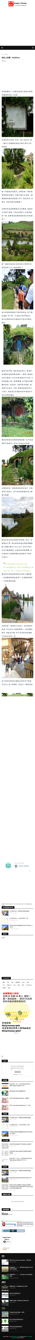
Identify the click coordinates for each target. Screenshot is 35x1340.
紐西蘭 (6, 54)
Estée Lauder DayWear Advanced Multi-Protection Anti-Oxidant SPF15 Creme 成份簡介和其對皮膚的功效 (21, 1186)
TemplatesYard (15, 1336)
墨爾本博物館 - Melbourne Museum (19, 1300)
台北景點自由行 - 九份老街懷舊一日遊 (19, 918)
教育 (23, 985)
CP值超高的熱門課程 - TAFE (17, 1312)
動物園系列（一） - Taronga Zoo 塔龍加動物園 (21, 1275)
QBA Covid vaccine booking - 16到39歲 (20, 1260)
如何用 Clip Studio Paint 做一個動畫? (19, 1098)
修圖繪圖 (18, 982)
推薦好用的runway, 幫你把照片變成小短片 (21, 1177)
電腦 (4, 982)
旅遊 (12, 982)
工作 (4, 985)
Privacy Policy (20, 1337)
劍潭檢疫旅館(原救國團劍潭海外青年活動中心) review (21, 926)
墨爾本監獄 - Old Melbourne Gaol (19, 1286)
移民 (19, 985)
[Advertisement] (17, 26)
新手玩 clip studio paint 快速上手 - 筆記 (20, 1105)
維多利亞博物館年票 (15, 1293)
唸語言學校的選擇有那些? (16, 1319)
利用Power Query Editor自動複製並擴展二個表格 (21, 1152)
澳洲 (28, 982)
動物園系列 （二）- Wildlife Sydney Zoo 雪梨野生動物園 (21, 1268)
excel (23, 982)
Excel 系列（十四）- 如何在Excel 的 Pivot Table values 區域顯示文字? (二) (21, 1159)
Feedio (20, 1074)
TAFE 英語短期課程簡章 (16, 1326)
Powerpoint (29, 985)
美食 (9, 987)
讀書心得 (9, 985)
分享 (8, 982)
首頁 (3, 54)
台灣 (14, 985)
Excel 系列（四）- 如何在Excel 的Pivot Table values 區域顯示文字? (20, 1084)
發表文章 (6, 1248)
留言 (5, 1249)
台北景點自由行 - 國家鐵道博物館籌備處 (19, 911)
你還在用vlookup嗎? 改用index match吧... (21, 1144)
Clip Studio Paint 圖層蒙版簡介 (18, 1091)
